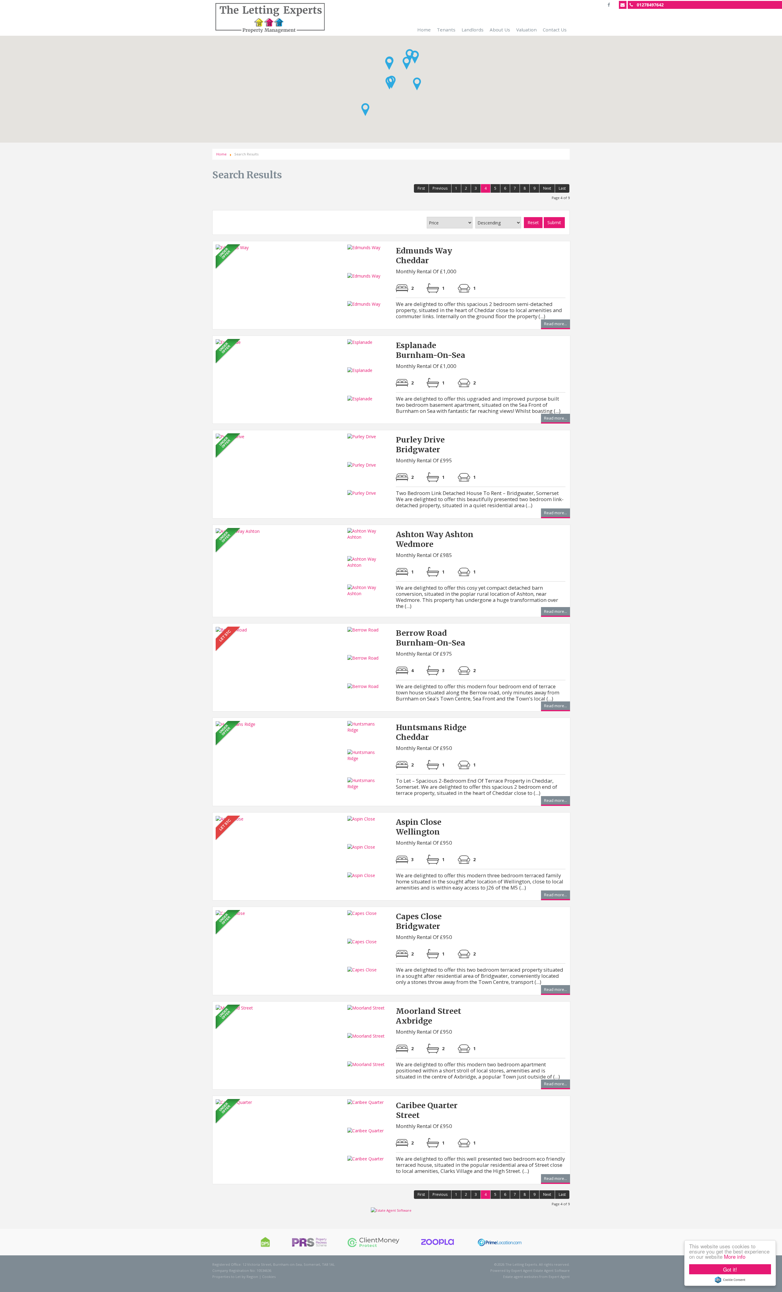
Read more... (555, 324)
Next (547, 188)
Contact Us (555, 30)
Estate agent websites (520, 1276)
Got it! (730, 1269)
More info (734, 1256)
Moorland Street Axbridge (428, 1016)
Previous (440, 188)
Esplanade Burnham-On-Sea (430, 350)
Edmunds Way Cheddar (424, 255)
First (421, 188)
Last (562, 188)
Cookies (269, 1276)
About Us (500, 30)
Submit (554, 222)
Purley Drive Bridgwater (420, 444)
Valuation (526, 30)
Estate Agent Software (551, 1270)
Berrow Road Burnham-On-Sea (430, 638)
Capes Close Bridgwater (419, 921)
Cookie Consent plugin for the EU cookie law (730, 1279)
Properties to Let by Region (235, 1276)
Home (424, 30)
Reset (533, 222)
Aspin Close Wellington (418, 827)
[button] (389, 63)
